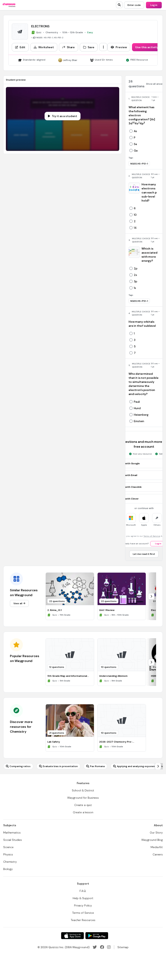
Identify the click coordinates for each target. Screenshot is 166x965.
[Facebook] (102, 947)
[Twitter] (95, 947)
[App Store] (72, 935)
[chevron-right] (151, 596)
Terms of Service (152, 536)
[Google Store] (96, 935)
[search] (119, 5)
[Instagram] (109, 947)
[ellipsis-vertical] (103, 47)
